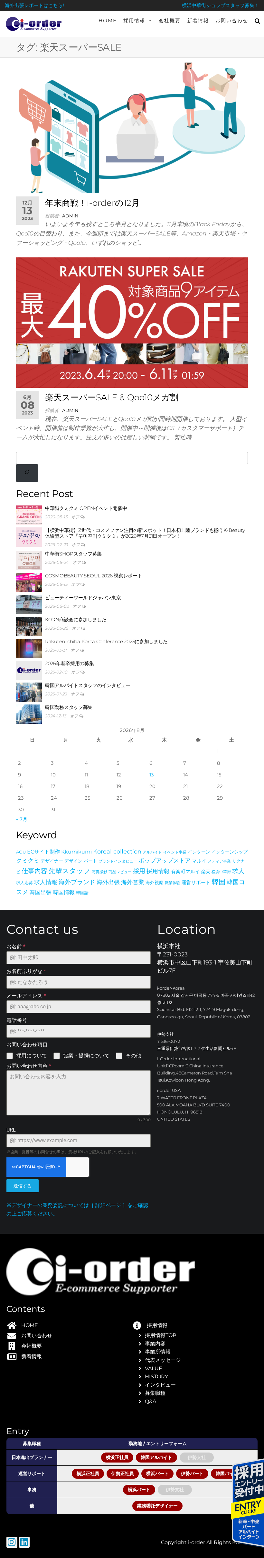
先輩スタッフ (69, 871)
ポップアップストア (164, 860)
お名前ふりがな (26, 971)
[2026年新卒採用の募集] (29, 670)
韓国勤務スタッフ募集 (68, 707)
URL (11, 1130)
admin (70, 216)
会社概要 (170, 20)
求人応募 (24, 882)
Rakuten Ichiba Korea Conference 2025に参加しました (106, 641)
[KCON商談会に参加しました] (29, 626)
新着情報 (198, 20)
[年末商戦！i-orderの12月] (132, 128)
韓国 (218, 881)
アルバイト (152, 852)
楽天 (205, 871)
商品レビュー (120, 871)
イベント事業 (174, 852)
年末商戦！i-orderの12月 (92, 203)
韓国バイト (227, 1473)
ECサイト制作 (43, 852)
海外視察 (155, 882)
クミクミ (27, 860)
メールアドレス (26, 996)
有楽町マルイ (185, 871)
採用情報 (134, 20)
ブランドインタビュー (118, 861)
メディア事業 (219, 861)
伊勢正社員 (122, 1473)
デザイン (73, 861)
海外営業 (132, 882)
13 (151, 775)
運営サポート (196, 882)
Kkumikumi (76, 851)
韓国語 (82, 892)
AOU (21, 852)
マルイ (199, 861)
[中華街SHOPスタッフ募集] (29, 560)
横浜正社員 (117, 1457)
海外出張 (108, 882)
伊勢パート (192, 1473)
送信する (23, 1185)
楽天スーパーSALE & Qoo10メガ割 (111, 397)
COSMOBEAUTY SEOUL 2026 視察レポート (93, 576)
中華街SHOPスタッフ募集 (73, 554)
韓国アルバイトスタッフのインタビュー (87, 685)
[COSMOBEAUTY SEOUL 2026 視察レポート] (29, 582)
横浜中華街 (221, 871)
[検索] (27, 473)
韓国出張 (41, 892)
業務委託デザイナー (157, 1506)
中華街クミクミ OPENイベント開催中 (86, 508)
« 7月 (21, 819)
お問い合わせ (231, 20)
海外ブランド (77, 882)
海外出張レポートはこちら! (34, 5)
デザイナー (52, 861)
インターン (199, 851)
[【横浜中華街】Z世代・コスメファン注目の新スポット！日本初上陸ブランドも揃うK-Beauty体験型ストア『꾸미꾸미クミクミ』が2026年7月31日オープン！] (29, 537)
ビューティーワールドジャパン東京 (83, 597)
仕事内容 (34, 871)
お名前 (15, 947)
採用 (139, 871)
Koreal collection (117, 851)
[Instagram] (11, 1542)
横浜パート (157, 1473)
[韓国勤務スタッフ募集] (29, 714)
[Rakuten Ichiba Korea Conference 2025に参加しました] (29, 648)
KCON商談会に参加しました (76, 619)
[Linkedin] (24, 1542)
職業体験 (172, 882)
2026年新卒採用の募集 (69, 663)
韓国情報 (64, 892)
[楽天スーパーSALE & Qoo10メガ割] (132, 322)
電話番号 (16, 1020)
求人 (238, 871)
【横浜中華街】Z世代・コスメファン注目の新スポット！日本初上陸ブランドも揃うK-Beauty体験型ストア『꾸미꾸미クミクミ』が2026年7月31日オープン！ (145, 533)
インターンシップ (230, 852)
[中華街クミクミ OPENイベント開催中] (29, 515)
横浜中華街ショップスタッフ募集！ (220, 5)
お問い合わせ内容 (28, 1066)
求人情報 (45, 882)
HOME (108, 20)
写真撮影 (99, 871)
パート (90, 861)
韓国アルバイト (156, 1457)
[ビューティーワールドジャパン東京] (29, 604)
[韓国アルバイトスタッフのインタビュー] (29, 692)
